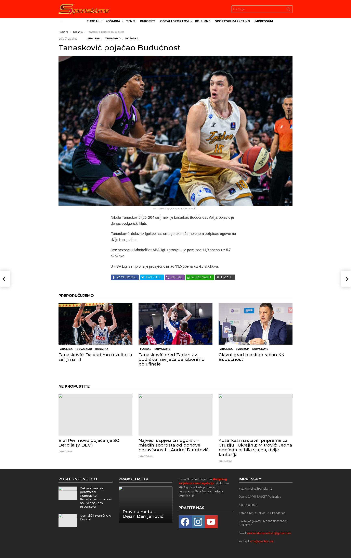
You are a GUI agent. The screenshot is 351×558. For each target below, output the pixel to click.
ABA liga (66, 348)
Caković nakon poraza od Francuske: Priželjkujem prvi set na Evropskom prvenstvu (96, 497)
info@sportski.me (262, 541)
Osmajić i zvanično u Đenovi (95, 517)
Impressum (264, 21)
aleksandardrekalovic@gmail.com (269, 533)
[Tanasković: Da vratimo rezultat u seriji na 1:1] (95, 323)
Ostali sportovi (174, 21)
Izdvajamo (84, 348)
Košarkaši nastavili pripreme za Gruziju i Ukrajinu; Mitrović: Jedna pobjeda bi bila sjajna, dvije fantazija (255, 447)
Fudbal (93, 21)
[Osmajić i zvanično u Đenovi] (67, 520)
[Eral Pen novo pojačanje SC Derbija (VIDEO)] (95, 415)
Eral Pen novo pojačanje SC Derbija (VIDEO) (88, 443)
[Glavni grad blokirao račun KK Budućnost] (255, 323)
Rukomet (147, 21)
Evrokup (242, 348)
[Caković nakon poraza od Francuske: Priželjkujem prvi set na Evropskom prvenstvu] (67, 493)
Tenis (130, 21)
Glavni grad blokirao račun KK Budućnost (251, 357)
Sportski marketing (232, 21)
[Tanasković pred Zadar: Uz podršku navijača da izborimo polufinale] (175, 323)
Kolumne (202, 21)
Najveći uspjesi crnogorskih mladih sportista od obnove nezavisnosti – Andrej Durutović (174, 445)
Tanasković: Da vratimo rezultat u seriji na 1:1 (95, 357)
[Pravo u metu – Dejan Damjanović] (146, 505)
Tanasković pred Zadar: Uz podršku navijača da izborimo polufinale (171, 359)
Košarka (112, 21)
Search (288, 9)
